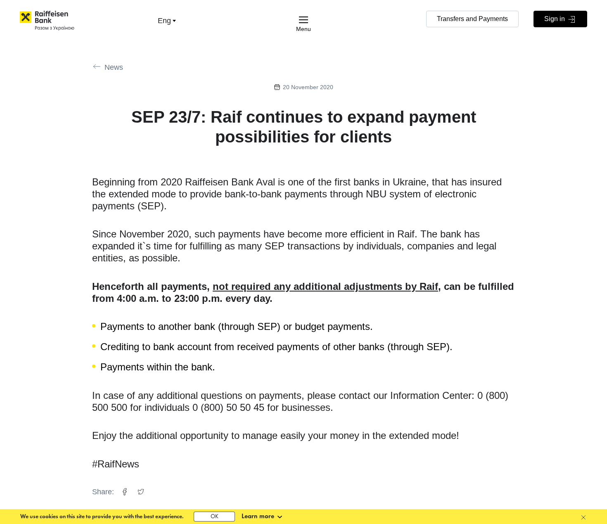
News (113, 67)
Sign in (555, 18)
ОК (214, 516)
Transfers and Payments (472, 18)
